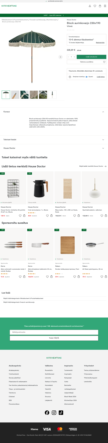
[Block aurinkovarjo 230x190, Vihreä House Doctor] (32, 57)
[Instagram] (54, 412)
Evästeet (12, 396)
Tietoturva (12, 393)
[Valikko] (105, 5)
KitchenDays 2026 (70, 400)
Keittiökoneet (49, 374)
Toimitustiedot (14, 374)
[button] (70, 30)
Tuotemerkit (68, 370)
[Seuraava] (60, 57)
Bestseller (67, 385)
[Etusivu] (9, 6)
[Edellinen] (4, 57)
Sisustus (48, 396)
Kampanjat (68, 378)
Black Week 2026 (70, 396)
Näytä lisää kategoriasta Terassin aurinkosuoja (18, 302)
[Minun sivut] (89, 5)
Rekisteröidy (100, 42)
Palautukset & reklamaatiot (18, 381)
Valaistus (48, 393)
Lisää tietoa (101, 77)
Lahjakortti (48, 400)
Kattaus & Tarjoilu (51, 381)
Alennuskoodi (69, 404)
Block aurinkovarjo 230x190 (11, 22)
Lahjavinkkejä (68, 393)
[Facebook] (47, 412)
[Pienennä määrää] (68, 57)
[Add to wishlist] (20, 215)
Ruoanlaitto (49, 370)
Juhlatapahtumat (70, 389)
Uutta (66, 381)
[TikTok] (60, 412)
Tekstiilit (48, 389)
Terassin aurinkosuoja (37, 20)
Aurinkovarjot (52, 20)
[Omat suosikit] (94, 5)
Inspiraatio (68, 374)
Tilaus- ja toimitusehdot (17, 389)
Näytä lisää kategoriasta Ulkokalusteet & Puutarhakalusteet (23, 298)
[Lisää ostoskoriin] (24, 215)
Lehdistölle (88, 381)
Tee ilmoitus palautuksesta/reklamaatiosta (23, 385)
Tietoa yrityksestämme (91, 370)
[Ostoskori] (100, 5)
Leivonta (48, 378)
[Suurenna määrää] (74, 57)
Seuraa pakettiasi (15, 378)
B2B (10, 400)
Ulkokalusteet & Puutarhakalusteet (15, 20)
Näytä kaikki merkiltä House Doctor (91, 166)
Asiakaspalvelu (14, 370)
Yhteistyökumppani (90, 378)
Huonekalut (49, 385)
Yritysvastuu (88, 374)
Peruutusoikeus (14, 404)
